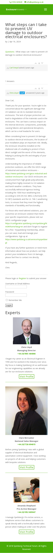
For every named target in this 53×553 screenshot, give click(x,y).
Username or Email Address (17, 283)
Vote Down (42, 64)
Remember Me (15, 300)
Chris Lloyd (14, 93)
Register (22, 278)
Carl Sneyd (14, 67)
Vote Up (35, 62)
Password (9, 292)
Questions (9, 51)
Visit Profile (26, 376)
